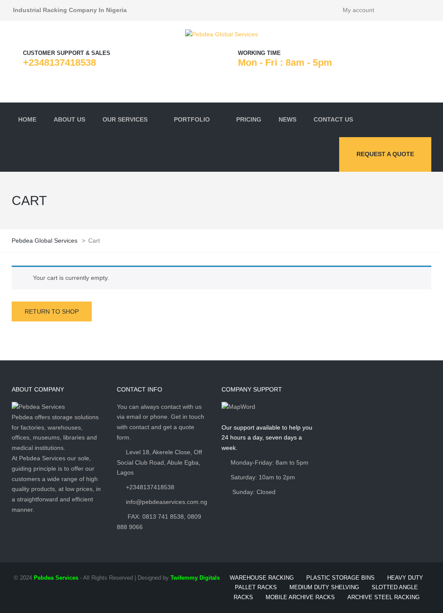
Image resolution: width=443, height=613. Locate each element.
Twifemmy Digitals (195, 577)
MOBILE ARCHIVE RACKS (300, 597)
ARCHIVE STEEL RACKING (383, 597)
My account (358, 9)
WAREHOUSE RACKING (262, 577)
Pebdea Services (56, 577)
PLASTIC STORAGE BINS (340, 577)
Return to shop (52, 311)
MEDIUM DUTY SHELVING (324, 587)
